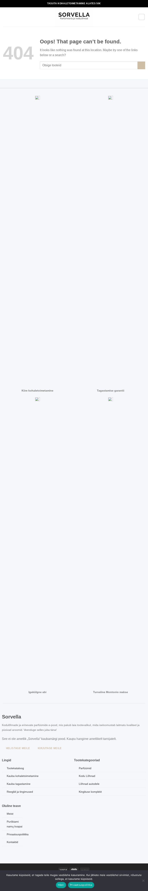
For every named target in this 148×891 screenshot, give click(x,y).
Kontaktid (12, 842)
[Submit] (141, 65)
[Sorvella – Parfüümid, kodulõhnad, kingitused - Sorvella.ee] (74, 17)
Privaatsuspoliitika (81, 884)
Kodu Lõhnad (87, 775)
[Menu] (5, 17)
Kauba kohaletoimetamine (23, 775)
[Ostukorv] (142, 17)
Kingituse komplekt (90, 791)
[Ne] (143, 882)
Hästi (61, 884)
